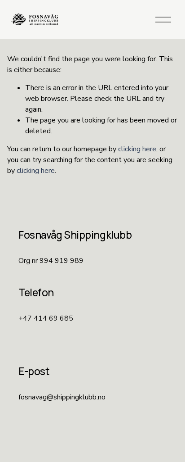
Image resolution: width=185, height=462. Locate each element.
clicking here (137, 149)
